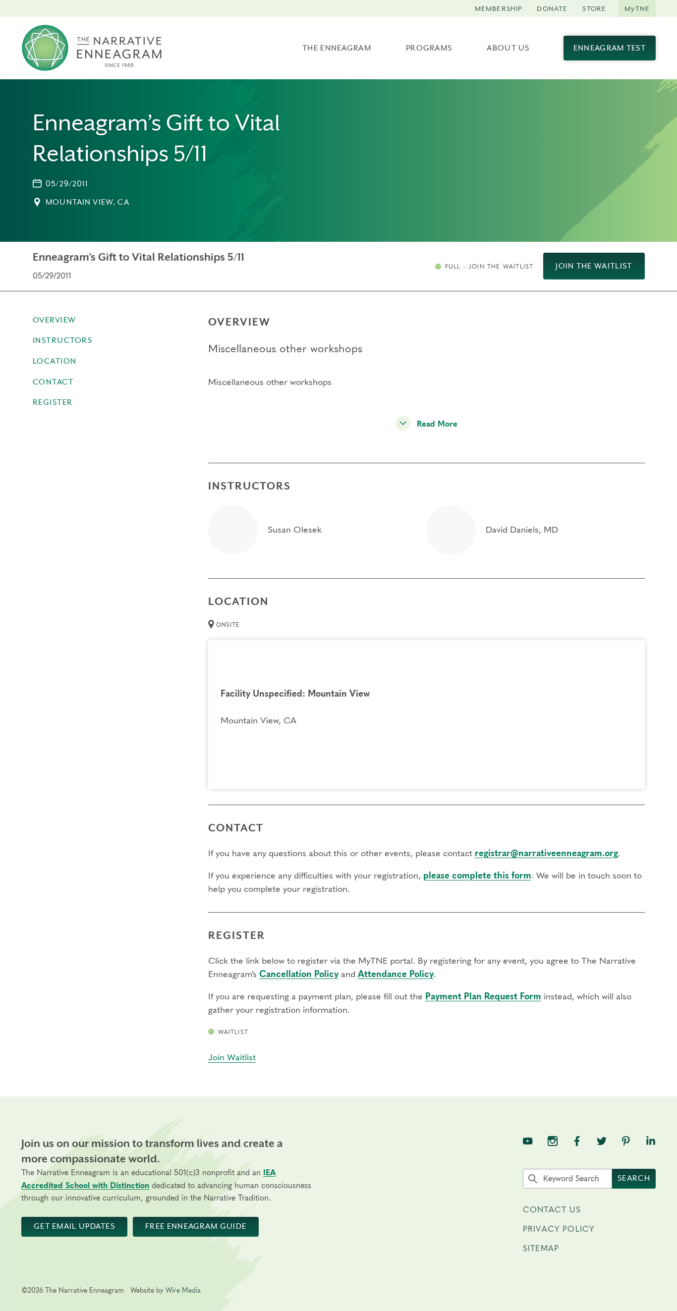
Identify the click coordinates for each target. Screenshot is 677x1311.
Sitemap (541, 1249)
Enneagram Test (609, 48)
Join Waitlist (232, 1057)
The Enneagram (336, 48)
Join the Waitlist (594, 266)
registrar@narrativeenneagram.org (546, 853)
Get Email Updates (74, 1226)
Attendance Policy (396, 974)
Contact (53, 382)
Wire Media (183, 1290)
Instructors (63, 340)
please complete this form (477, 876)
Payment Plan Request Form (483, 996)
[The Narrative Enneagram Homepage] (91, 48)
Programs (429, 48)
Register (53, 402)
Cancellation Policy (298, 974)
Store (594, 8)
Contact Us (552, 1210)
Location (55, 361)
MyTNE (637, 8)
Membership (498, 8)
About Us (508, 48)
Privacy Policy (558, 1229)
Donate (552, 8)
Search (634, 1178)
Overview (54, 320)
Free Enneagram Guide (195, 1226)
